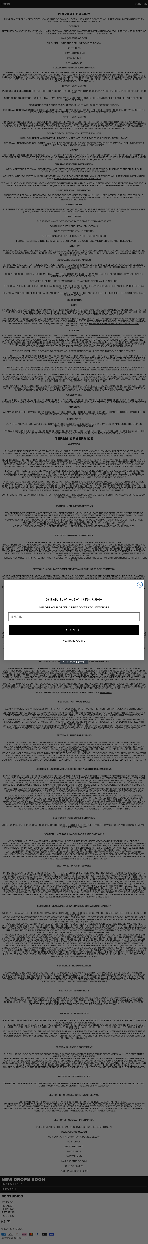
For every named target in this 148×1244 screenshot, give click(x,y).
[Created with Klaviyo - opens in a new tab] (74, 662)
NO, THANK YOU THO (74, 641)
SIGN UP (74, 630)
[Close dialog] (140, 584)
